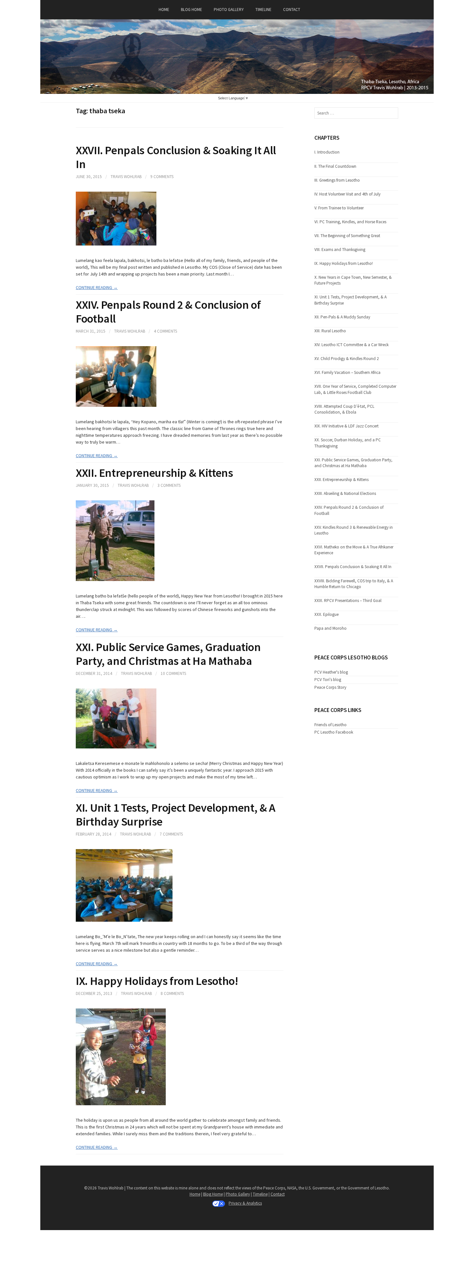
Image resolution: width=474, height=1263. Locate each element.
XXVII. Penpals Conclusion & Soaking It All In (176, 157)
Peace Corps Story (330, 687)
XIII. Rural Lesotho (330, 331)
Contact (291, 9)
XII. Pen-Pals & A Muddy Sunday (342, 317)
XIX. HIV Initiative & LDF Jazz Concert (346, 426)
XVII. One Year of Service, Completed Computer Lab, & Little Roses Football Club (355, 389)
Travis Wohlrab (126, 176)
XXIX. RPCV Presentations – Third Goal (347, 600)
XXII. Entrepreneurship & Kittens (154, 473)
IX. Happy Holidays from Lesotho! (157, 981)
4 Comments (165, 331)
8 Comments (172, 993)
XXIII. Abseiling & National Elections (345, 493)
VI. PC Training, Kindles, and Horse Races (350, 222)
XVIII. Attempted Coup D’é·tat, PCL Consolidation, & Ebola (344, 409)
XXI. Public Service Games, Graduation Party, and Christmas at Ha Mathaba (168, 654)
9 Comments (161, 176)
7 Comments (171, 834)
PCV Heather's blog (331, 672)
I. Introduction (327, 152)
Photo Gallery (229, 9)
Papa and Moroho (330, 628)
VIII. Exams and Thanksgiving (339, 249)
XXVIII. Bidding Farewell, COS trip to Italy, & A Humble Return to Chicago (353, 583)
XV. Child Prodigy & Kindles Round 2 (346, 358)
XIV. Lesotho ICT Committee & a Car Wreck (351, 344)
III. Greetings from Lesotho (337, 180)
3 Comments (169, 485)
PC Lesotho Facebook (333, 732)
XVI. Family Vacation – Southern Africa (347, 372)
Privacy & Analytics (245, 1203)
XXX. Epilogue (326, 614)
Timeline (263, 9)
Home (164, 9)
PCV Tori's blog (327, 679)
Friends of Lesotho (330, 724)
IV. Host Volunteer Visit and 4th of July (347, 194)
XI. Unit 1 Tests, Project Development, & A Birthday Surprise (175, 814)
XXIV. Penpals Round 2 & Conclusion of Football (168, 311)
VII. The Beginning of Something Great (347, 235)
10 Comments (173, 673)
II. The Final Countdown (335, 166)
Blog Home (191, 9)
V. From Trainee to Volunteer (339, 208)
